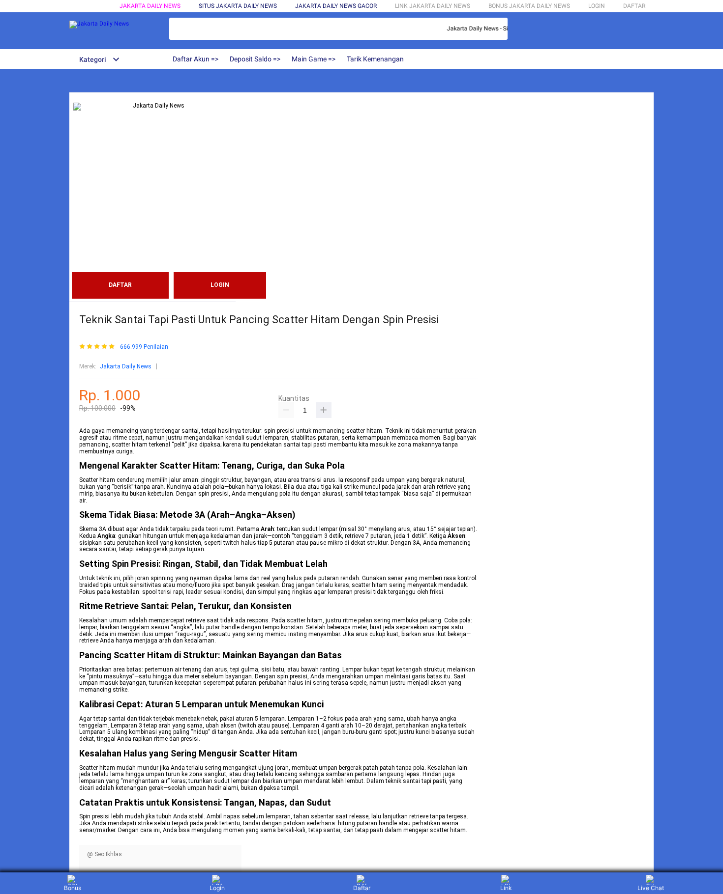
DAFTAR (634, 5)
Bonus (72, 888)
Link (506, 888)
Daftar (361, 888)
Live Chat (650, 888)
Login (217, 888)
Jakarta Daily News (150, 5)
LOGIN (596, 5)
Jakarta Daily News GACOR (336, 5)
